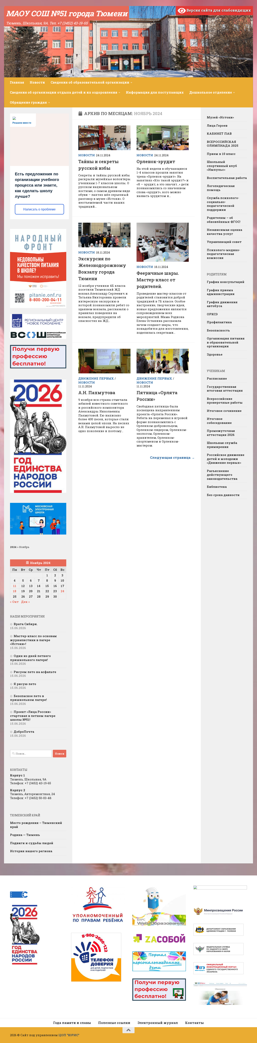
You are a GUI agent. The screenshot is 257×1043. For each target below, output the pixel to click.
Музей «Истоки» (220, 117)
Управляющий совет (224, 242)
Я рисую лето (25, 684)
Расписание (217, 378)
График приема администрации (221, 292)
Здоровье (214, 354)
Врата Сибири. (26, 624)
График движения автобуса (222, 304)
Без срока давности (223, 495)
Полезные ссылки (114, 1023)
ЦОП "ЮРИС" (68, 1035)
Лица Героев (217, 125)
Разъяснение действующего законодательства (222, 475)
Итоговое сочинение (224, 411)
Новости (37, 82)
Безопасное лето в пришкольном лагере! (28, 698)
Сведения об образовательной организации (90, 82)
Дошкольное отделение (210, 92)
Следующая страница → (172, 457)
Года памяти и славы (72, 1023)
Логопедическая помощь (221, 188)
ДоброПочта (24, 732)
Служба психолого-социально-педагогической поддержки (223, 204)
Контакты (194, 1023)
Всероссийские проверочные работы (225, 401)
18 (14, 591)
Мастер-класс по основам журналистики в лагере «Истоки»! (33, 640)
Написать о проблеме (39, 209)
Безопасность (218, 330)
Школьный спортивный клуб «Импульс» (222, 166)
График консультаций (225, 282)
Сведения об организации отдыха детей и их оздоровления (63, 92)
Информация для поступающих (155, 92)
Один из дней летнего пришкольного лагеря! (30, 658)
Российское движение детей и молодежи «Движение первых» (225, 459)
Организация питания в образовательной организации (226, 342)
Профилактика (219, 322)
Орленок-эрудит (156, 161)
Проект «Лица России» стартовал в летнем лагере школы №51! (32, 716)
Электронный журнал (158, 1023)
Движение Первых (96, 378)
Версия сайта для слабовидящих (218, 10)
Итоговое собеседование (219, 421)
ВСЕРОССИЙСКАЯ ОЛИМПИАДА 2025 (222, 144)
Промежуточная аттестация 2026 (221, 433)
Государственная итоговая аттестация (225, 389)
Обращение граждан (28, 102)
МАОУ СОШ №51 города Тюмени (66, 13)
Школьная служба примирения (222, 445)
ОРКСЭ (212, 314)
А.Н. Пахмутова (96, 392)
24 (62, 591)
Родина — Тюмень (25, 835)
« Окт (14, 602)
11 (14, 586)
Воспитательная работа (227, 178)
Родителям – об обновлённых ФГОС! (223, 220)
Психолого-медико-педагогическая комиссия (223, 254)
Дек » (25, 602)
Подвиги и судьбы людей (31, 843)
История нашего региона (31, 851)
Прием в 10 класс (221, 154)
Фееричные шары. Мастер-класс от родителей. (158, 279)
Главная (17, 82)
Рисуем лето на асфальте (35, 672)
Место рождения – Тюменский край (36, 825)
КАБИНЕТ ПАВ (219, 133)
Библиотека (217, 487)
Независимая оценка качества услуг (224, 232)
